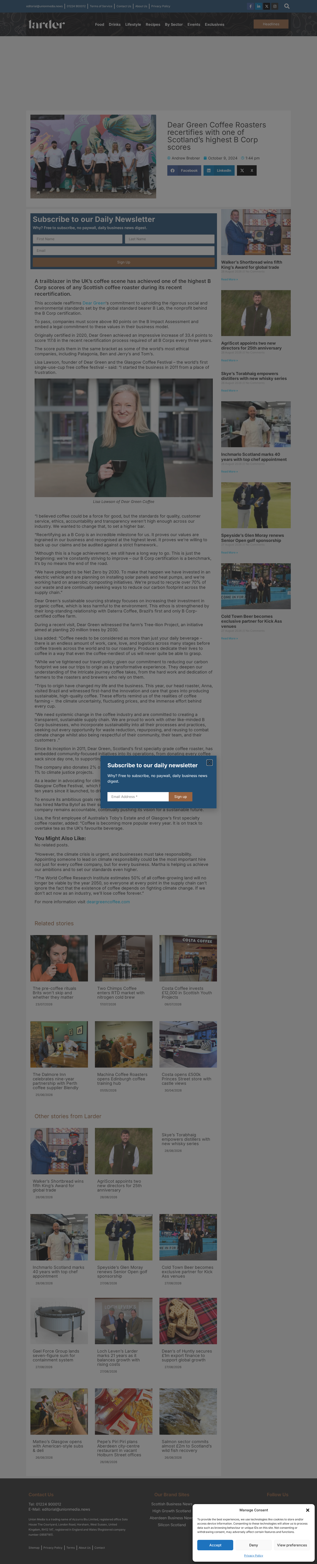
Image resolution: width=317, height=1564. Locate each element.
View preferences (292, 1545)
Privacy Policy (253, 1555)
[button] (307, 1510)
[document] (158, 782)
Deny (253, 1545)
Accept (215, 1545)
